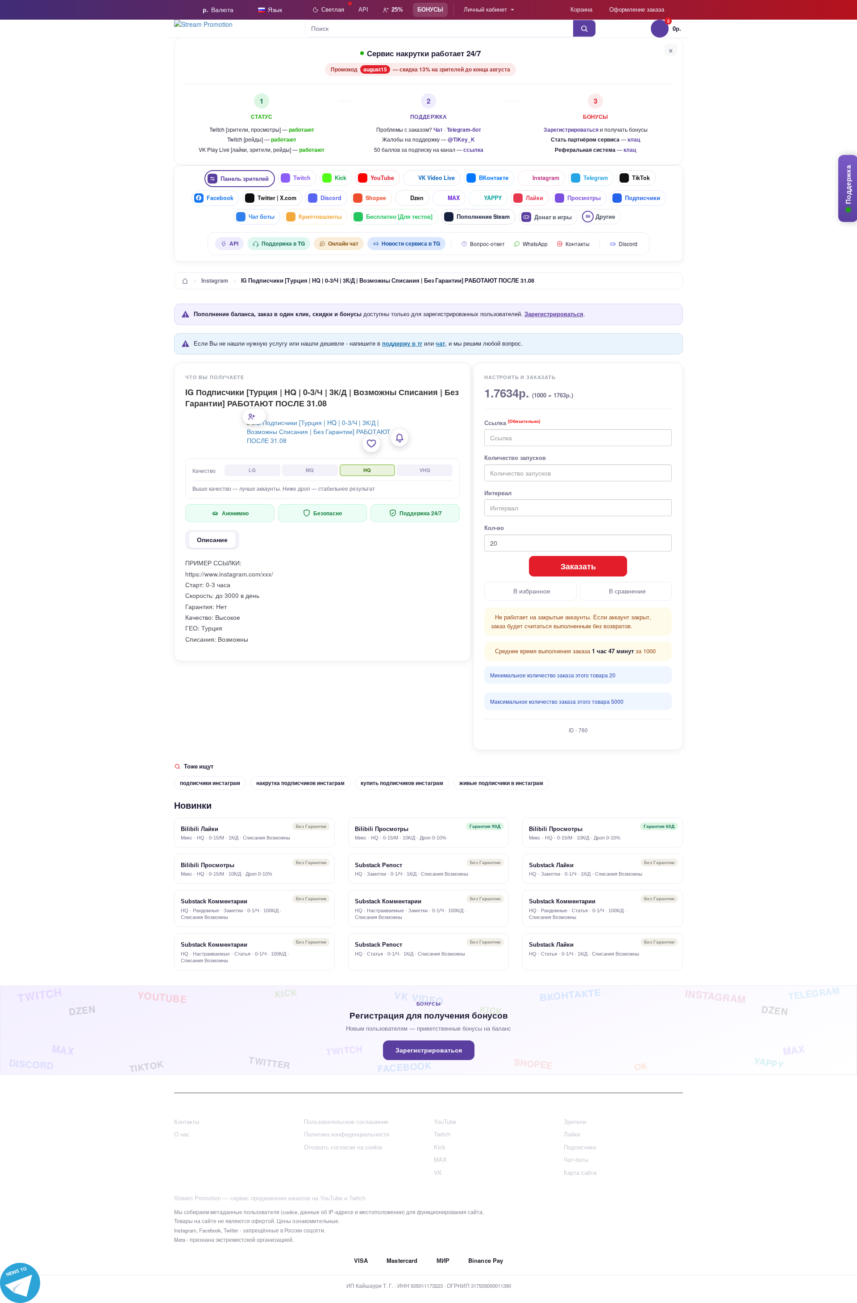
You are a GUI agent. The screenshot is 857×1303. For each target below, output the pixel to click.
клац (634, 139)
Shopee (376, 198)
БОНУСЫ (430, 9)
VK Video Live (436, 178)
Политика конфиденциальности (346, 1134)
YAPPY (493, 198)
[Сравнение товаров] (550, 10)
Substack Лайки (551, 865)
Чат (438, 129)
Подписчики (642, 198)
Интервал (498, 493)
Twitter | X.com (277, 198)
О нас (182, 1134)
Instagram (546, 178)
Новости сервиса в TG (411, 243)
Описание (212, 539)
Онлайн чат (343, 243)
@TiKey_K (461, 139)
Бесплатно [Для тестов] (399, 217)
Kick (340, 178)
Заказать (578, 566)
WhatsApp (535, 243)
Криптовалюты (320, 217)
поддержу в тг (402, 343)
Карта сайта (580, 1172)
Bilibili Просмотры (381, 829)
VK (438, 1172)
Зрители (575, 1121)
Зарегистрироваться (571, 129)
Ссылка (512, 423)
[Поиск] (584, 28)
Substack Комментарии (214, 901)
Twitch (302, 178)
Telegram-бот (464, 129)
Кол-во (494, 528)
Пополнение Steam (483, 217)
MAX (454, 198)
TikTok (641, 178)
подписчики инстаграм (210, 783)
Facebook (220, 198)
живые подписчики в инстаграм (501, 783)
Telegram (595, 178)
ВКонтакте (493, 178)
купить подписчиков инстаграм (402, 783)
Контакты (578, 243)
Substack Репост (378, 865)
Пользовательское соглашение (346, 1121)
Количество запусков (515, 458)
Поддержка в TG (283, 243)
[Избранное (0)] (532, 10)
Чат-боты (576, 1159)
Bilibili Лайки (199, 829)
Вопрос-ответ (487, 243)
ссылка (473, 150)
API (363, 9)
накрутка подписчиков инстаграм (300, 783)
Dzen (417, 198)
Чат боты (262, 217)
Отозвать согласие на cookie (343, 1147)
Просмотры (584, 198)
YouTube (382, 178)
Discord (330, 198)
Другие (600, 217)
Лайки (534, 198)
